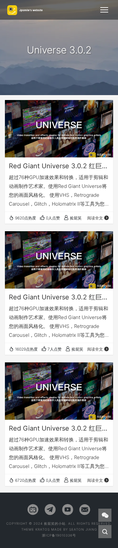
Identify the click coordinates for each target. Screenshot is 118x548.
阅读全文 (95, 217)
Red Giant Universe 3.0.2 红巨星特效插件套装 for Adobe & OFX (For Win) (59, 297)
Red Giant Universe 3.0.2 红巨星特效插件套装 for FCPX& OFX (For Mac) (59, 428)
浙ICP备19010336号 (59, 535)
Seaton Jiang (83, 529)
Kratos (42, 529)
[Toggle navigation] (104, 10)
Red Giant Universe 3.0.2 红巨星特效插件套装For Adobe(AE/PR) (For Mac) (59, 166)
